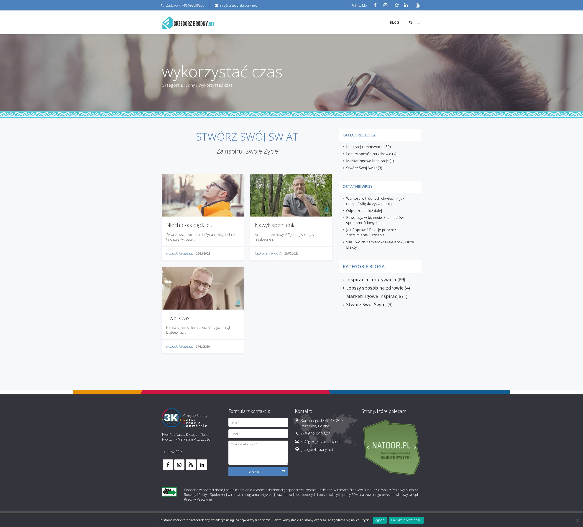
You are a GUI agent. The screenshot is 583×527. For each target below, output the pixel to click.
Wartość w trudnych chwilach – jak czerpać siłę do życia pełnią (375, 201)
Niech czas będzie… (190, 225)
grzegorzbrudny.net (317, 449)
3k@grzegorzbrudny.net (321, 441)
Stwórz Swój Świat (361, 167)
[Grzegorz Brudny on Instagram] (179, 464)
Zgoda (379, 520)
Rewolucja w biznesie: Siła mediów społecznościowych (375, 220)
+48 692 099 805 (315, 433)
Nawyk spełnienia (275, 225)
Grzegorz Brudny (178, 85)
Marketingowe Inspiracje (367, 160)
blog (394, 22)
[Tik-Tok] (396, 5)
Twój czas (177, 318)
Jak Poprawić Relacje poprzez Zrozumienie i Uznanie (371, 232)
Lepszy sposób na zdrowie (368, 153)
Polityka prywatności (406, 520)
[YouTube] (416, 5)
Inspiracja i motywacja (180, 253)
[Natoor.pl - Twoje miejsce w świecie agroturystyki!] (392, 448)
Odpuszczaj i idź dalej (364, 210)
